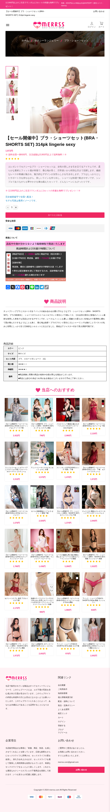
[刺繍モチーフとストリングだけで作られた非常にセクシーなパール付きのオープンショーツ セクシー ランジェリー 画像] (42, 584)
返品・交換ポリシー (66, 705)
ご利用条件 (62, 689)
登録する (61, 726)
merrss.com (54, 790)
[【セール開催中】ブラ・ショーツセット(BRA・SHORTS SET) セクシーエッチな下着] (68, 497)
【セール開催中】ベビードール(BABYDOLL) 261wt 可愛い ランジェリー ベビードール (42, 557)
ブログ (61, 730)
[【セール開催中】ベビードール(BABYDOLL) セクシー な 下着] (93, 409)
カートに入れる (55, 215)
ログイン (61, 722)
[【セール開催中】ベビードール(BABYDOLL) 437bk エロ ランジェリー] (16, 497)
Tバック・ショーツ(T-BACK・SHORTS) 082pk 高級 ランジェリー (93, 600)
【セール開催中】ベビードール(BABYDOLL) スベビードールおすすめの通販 (67, 600)
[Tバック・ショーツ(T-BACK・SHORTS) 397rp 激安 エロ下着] (68, 629)
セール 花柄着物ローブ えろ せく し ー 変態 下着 (42, 512)
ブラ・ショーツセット (76, 40)
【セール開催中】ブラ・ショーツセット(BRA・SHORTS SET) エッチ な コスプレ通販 (42, 426)
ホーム (25, 40)
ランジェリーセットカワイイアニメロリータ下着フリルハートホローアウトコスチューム (16, 469)
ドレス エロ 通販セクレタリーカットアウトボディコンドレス (93, 512)
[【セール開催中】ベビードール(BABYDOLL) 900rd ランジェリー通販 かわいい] (93, 629)
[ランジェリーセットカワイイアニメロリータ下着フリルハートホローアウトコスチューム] (16, 453)
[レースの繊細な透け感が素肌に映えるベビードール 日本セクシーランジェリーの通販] (68, 540)
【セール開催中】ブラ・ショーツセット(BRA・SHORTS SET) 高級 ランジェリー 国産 (93, 557)
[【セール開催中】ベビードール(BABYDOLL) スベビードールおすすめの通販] (68, 584)
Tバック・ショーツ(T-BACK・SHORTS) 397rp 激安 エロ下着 (68, 645)
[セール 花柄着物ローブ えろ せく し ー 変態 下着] (42, 497)
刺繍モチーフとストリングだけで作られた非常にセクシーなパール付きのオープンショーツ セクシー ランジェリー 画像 (42, 601)
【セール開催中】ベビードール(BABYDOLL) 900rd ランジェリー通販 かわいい (93, 646)
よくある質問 (63, 709)
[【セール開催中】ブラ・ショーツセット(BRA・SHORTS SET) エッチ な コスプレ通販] (42, 409)
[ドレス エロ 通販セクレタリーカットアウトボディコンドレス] (93, 497)
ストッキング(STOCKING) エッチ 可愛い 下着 (68, 468)
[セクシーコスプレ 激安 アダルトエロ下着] (16, 584)
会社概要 (61, 685)
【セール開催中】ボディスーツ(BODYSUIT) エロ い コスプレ (42, 645)
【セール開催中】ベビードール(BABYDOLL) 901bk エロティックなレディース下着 (16, 426)
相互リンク (62, 713)
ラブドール (62, 733)
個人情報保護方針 (65, 697)
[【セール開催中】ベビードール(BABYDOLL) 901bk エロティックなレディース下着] (16, 409)
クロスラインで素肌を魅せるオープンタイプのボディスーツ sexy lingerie (68, 426)
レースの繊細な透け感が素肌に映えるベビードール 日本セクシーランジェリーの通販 (67, 557)
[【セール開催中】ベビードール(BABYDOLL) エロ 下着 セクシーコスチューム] (93, 453)
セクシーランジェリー (46, 40)
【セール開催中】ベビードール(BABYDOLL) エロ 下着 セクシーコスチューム (93, 469)
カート (61, 718)
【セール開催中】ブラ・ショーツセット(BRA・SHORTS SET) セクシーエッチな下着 (68, 513)
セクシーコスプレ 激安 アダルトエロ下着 (16, 599)
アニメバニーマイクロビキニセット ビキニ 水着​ (42, 468)
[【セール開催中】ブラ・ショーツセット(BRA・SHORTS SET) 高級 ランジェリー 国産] (93, 540)
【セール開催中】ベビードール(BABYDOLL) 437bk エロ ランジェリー (16, 513)
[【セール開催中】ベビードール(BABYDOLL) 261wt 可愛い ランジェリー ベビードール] (42, 540)
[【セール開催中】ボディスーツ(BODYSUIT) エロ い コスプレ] (42, 629)
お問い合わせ (98, 11)
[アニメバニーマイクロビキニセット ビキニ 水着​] (42, 453)
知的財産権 (62, 693)
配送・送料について (66, 701)
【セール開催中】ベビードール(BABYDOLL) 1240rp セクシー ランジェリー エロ (16, 557)
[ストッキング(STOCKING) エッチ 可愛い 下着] (68, 453)
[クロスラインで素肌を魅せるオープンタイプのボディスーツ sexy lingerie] (68, 409)
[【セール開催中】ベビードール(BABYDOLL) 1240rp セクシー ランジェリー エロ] (16, 540)
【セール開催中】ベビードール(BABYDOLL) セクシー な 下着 (93, 425)
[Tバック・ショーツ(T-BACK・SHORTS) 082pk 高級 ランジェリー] (93, 584)
